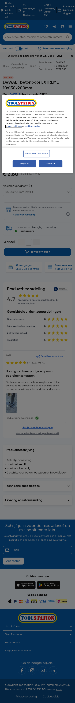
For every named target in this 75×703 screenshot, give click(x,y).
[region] (37, 134)
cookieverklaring (32, 126)
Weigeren (24, 164)
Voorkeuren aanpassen (36, 154)
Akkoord (50, 164)
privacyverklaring (14, 126)
